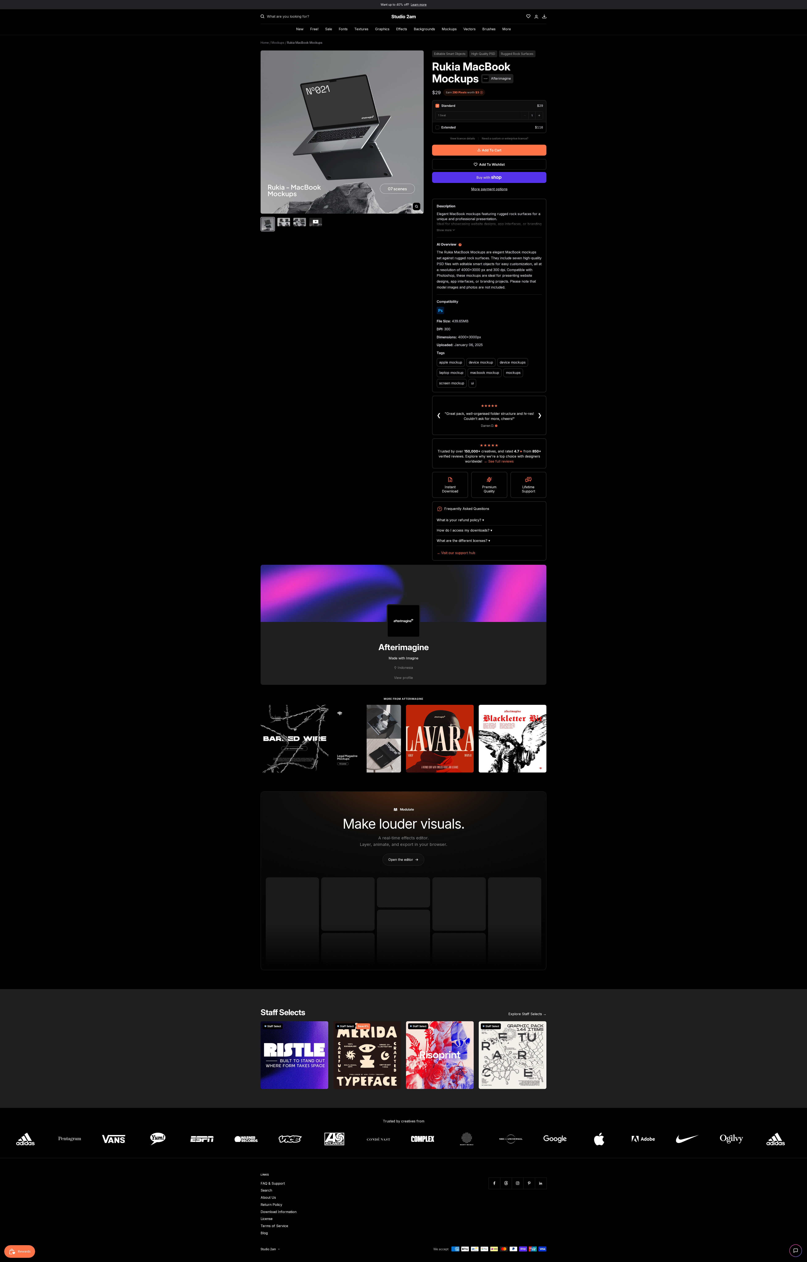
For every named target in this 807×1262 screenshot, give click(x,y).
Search (266, 1190)
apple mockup (450, 362)
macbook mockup (484, 372)
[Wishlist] (528, 16)
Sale (328, 29)
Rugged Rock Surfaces (517, 54)
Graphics (382, 29)
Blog (264, 1233)
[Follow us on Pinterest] (529, 1183)
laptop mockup (451, 372)
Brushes (489, 29)
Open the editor (403, 859)
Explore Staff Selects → (527, 1014)
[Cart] (544, 16)
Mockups (449, 29)
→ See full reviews (499, 461)
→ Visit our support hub (456, 553)
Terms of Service (274, 1226)
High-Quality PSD (483, 54)
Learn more (419, 4)
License (267, 1219)
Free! (314, 29)
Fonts (343, 29)
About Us (268, 1197)
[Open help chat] (796, 1251)
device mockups (513, 362)
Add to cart (491, 150)
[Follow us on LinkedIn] (540, 1183)
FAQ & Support (273, 1183)
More (506, 29)
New (299, 29)
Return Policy (271, 1204)
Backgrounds (424, 29)
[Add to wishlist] (323, 710)
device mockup (481, 362)
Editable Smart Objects (449, 54)
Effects (401, 29)
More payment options (489, 189)
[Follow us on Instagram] (517, 1183)
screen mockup (451, 383)
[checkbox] (489, 106)
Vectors (469, 29)
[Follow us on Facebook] (494, 1183)
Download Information (279, 1212)
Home (265, 42)
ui (472, 383)
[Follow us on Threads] (506, 1183)
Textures (361, 29)
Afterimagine (403, 647)
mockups (513, 372)
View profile (403, 678)
